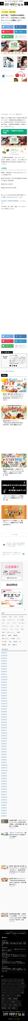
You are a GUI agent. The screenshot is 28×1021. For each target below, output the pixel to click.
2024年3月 (4, 668)
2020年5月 (4, 783)
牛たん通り (4, 641)
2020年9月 (4, 773)
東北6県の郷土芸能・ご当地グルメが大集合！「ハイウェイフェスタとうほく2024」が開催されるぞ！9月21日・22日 (14, 970)
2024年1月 (4, 674)
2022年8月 (4, 711)
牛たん (18, 638)
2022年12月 (4, 701)
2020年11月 (4, 767)
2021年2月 (4, 759)
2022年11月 (4, 703)
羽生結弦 (15, 641)
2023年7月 (4, 687)
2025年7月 (4, 652)
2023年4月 (4, 695)
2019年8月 (4, 807)
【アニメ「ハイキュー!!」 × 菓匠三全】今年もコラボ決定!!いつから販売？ (17, 834)
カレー (8, 623)
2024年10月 (4, 655)
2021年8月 (4, 743)
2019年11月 (4, 799)
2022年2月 (4, 727)
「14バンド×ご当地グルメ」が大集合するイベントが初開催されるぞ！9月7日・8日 (13, 498)
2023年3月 (4, 698)
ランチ (11, 629)
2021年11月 (4, 735)
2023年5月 (4, 693)
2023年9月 (4, 682)
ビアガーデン (5, 629)
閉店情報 (4, 644)
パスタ (17, 626)
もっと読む (15, 534)
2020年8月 (4, 775)
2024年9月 (4, 658)
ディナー (12, 626)
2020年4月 (4, 786)
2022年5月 (4, 719)
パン (22, 626)
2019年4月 (4, 815)
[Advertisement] (14, 96)
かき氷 (10, 616)
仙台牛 (3, 632)
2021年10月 (4, 738)
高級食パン (14, 644)
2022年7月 (4, 714)
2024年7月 (4, 663)
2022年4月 (4, 722)
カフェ (3, 623)
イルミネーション (11, 619)
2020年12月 (4, 765)
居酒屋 (9, 635)
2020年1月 (4, 794)
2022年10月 (4, 706)
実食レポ (4, 635)
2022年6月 (4, 717)
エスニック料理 (20, 619)
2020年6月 (4, 781)
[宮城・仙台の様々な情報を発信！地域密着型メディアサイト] (14, 5)
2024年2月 (4, 671)
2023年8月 (4, 685)
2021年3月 (4, 757)
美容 (10, 641)
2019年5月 (4, 813)
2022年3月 (4, 725)
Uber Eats (4, 616)
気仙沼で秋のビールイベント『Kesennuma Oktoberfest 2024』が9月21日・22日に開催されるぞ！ (13, 422)
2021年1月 (4, 762)
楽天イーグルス (5, 638)
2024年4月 (4, 666)
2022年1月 (4, 730)
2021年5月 (4, 751)
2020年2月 (4, 791)
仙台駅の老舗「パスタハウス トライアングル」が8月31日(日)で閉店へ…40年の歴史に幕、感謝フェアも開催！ (14, 944)
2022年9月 (4, 709)
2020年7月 (4, 778)
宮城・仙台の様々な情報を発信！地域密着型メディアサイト (14, 1011)
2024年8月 (4, 660)
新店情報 (15, 635)
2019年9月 (4, 805)
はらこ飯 (21, 616)
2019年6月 (4, 810)
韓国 (9, 644)
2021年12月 (4, 733)
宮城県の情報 (11, 371)
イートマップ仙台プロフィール (11, 932)
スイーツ (14, 623)
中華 (22, 629)
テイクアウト (5, 626)
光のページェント (11, 632)
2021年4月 (4, 754)
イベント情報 (5, 371)
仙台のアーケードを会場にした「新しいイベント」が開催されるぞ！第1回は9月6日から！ (13, 522)
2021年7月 (4, 746)
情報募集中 (8, 933)
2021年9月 (4, 741)
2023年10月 (4, 679)
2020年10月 (4, 770)
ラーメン (17, 629)
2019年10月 (4, 802)
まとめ (3, 619)
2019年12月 (4, 797)
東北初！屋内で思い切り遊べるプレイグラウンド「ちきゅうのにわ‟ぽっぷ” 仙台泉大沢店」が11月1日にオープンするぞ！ (14, 956)
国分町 (18, 632)
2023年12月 (4, 677)
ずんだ (15, 616)
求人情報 (13, 638)
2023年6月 (4, 690)
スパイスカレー (22, 623)
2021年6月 (4, 749)
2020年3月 (4, 789)
